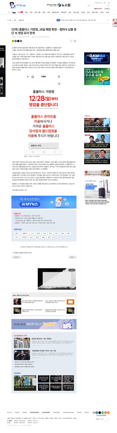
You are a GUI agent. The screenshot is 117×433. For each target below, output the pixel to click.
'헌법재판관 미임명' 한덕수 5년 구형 (44, 351)
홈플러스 (25, 233)
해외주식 (98, 9)
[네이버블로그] (102, 412)
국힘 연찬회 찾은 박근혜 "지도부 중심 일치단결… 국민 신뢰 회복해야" (68, 379)
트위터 (18, 41)
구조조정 (24, 237)
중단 (49, 237)
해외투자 (63, 12)
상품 (43, 237)
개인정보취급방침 (34, 412)
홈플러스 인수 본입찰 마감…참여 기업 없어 (27, 216)
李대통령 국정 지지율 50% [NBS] (24, 367)
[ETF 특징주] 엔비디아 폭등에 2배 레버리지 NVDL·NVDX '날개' (32, 301)
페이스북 (15, 41)
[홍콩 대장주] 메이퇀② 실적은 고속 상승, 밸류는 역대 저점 (55, 310)
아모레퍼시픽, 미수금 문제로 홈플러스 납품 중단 (29, 218)
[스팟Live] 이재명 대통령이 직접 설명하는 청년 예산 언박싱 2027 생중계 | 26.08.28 (96, 161)
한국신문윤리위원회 (101, 416)
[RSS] (108, 412)
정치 (31, 12)
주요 (16, 237)
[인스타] (105, 412)
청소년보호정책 (46, 412)
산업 (70, 12)
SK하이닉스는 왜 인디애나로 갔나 (24, 362)
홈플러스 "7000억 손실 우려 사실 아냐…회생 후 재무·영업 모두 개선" (35, 223)
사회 (48, 12)
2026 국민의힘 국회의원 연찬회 (55, 387)
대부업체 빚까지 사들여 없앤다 (23, 364)
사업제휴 (24, 412)
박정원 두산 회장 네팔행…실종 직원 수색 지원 (73, 20)
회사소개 (9, 412)
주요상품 (17, 412)
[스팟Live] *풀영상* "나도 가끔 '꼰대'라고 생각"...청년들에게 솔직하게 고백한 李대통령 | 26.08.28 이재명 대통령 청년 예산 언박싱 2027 (96, 129)
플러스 (17, 233)
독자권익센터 (56, 412)
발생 (37, 237)
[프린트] (74, 41)
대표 (62, 233)
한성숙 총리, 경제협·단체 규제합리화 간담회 (43, 379)
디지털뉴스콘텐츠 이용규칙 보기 (22, 252)
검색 (108, 5)
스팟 (87, 116)
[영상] (97, 125)
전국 (88, 12)
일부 (50, 233)
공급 (44, 233)
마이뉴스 (107, 9)
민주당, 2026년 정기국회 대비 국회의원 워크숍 (43, 387)
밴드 (21, 41)
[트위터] (99, 412)
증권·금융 (76, 12)
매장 (68, 233)
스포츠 (102, 12)
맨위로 (72, 257)
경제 (43, 12)
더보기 (107, 20)
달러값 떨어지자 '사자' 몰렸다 (42, 339)
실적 (31, 237)
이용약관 (79, 412)
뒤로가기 (16, 257)
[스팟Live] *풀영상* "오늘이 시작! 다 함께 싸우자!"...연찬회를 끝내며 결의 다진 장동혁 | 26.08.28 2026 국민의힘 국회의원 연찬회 (97, 145)
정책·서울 (37, 12)
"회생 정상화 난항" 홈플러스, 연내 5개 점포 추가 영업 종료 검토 (33, 220)
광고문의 (87, 412)
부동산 (83, 12)
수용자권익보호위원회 (68, 412)
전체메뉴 (9, 12)
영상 (19, 12)
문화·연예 (95, 12)
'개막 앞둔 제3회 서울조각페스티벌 (24, 387)
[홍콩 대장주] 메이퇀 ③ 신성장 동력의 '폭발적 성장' (32, 310)
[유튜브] (94, 412)
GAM (107, 12)
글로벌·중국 (55, 12)
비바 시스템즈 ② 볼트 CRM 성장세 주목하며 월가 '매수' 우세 (55, 301)
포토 (26, 12)
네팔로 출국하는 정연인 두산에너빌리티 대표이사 (68, 387)
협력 (38, 233)
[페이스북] (97, 412)
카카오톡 (13, 41)
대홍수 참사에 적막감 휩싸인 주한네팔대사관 (56, 379)
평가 (56, 233)
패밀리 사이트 (99, 419)
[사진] (22, 343)
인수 (32, 233)
